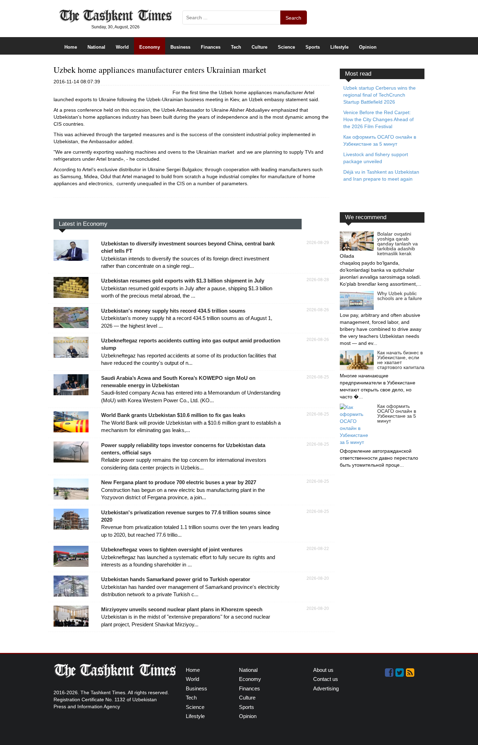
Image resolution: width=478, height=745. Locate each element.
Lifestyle (339, 47)
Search (293, 18)
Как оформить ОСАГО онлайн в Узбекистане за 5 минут (396, 413)
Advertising (326, 688)
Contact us (325, 679)
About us (323, 670)
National (96, 47)
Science (286, 47)
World (122, 47)
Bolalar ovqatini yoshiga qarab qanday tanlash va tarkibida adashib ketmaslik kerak (397, 243)
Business (180, 47)
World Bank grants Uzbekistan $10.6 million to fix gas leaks (173, 415)
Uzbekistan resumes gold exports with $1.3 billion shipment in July (182, 281)
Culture (259, 47)
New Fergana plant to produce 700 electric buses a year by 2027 (178, 482)
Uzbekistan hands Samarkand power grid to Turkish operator (175, 579)
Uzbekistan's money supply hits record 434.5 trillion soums (173, 311)
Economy (149, 47)
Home (70, 47)
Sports (312, 47)
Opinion (368, 47)
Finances (210, 47)
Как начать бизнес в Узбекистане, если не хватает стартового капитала (400, 360)
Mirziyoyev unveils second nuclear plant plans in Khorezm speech (181, 609)
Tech (236, 47)
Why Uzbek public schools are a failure (399, 296)
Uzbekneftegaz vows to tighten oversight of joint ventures (171, 549)
